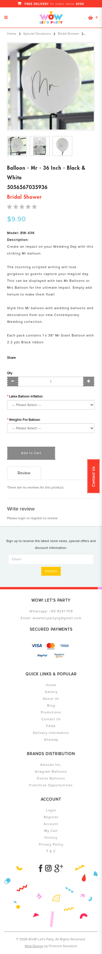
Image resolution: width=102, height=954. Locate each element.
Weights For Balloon (24, 420)
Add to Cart (31, 453)
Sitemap (51, 740)
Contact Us (93, 476)
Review (24, 473)
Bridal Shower (68, 34)
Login (51, 810)
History (51, 838)
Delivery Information (51, 733)
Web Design (34, 946)
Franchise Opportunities (51, 785)
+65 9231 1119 (61, 611)
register (36, 518)
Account (51, 824)
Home (11, 34)
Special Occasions (37, 34)
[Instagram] (48, 868)
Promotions (51, 712)
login (22, 518)
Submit (51, 571)
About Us (51, 699)
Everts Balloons (51, 778)
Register (51, 817)
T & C (51, 851)
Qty (9, 373)
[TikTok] (59, 868)
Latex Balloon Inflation (26, 396)
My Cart (51, 831)
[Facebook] (40, 868)
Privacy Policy (51, 844)
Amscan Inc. (51, 765)
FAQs (51, 726)
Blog (51, 705)
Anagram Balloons (51, 772)
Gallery (51, 692)
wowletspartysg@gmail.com (57, 618)
